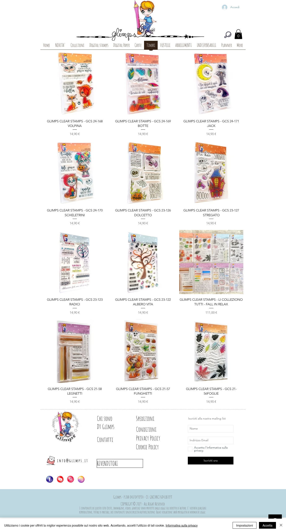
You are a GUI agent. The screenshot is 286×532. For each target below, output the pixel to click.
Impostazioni (244, 525)
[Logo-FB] (49, 479)
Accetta (267, 525)
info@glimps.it (72, 460)
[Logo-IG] (81, 479)
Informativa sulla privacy (182, 525)
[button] (238, 34)
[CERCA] (227, 35)
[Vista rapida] (75, 84)
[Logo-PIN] (70, 479)
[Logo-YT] (60, 479)
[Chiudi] (280, 525)
